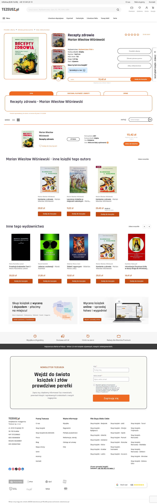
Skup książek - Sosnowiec (116, 448)
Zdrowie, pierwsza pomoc (25, 30)
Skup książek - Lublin (97, 454)
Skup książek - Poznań (118, 437)
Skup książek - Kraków (98, 449)
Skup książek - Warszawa (136, 436)
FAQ (64, 447)
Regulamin (67, 428)
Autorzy (38, 456)
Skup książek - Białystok (98, 423)
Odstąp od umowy (69, 442)
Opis (31, 93)
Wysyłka (66, 423)
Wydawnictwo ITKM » (86, 49)
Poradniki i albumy (9, 30)
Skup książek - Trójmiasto (136, 429)
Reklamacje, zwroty (70, 437)
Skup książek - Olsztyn (118, 428)
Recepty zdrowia (46, 139)
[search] (118, 10)
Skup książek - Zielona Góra (139, 462)
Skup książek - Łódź (117, 423)
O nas (128, 2)
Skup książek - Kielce (97, 445)
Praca (38, 437)
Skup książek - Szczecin (119, 454)
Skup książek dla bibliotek (45, 433)
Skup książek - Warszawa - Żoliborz (138, 450)
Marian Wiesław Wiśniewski (86, 40)
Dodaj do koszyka (141, 79)
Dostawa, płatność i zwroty (78, 93)
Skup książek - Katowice (98, 440)
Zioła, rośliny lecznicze (42, 30)
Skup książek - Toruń (138, 423)
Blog (37, 442)
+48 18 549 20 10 (25, 2)
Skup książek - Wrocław (139, 456)
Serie (115, 18)
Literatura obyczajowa (55, 18)
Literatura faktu (92, 18)
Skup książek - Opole (118, 433)
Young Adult (105, 18)
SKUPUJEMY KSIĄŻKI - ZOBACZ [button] (155, 66)
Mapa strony (40, 447)
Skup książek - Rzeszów (119, 442)
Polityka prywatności (70, 433)
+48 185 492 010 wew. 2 (106, 468)
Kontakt (152, 2)
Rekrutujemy (139, 2)
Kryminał (70, 18)
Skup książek (40, 428)
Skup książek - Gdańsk (98, 435)
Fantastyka (80, 18)
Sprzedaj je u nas (76, 70)
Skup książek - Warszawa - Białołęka (138, 443)
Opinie (125, 93)
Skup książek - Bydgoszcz (95, 429)
